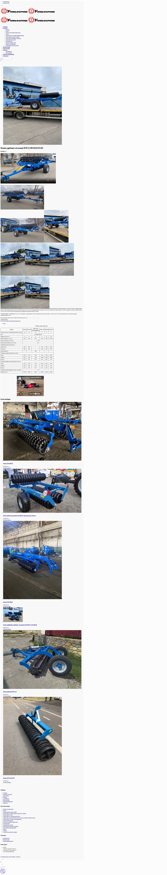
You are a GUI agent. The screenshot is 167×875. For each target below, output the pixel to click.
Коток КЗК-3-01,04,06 (8, 778)
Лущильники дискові (8, 825)
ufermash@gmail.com (8, 841)
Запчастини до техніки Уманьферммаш (12, 819)
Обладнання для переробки (9, 828)
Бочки (4, 811)
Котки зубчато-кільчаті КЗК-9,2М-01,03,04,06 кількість (13, 318)
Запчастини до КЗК (8, 815)
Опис (4, 323)
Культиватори (6, 823)
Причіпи (5, 831)
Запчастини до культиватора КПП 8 (11, 816)
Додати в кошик (4, 319)
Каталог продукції (7, 794)
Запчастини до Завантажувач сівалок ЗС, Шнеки (14, 813)
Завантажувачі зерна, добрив (10, 812)
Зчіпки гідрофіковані (8, 821)
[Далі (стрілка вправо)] (2, 868)
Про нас (5, 797)
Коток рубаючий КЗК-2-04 (10, 691)
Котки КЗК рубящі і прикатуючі (13, 321)
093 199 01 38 (6, 2)
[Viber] (83, 871)
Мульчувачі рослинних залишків (10, 826)
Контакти (5, 803)
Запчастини (6, 796)
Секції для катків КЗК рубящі (10, 832)
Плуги (4, 829)
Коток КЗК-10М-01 (8, 602)
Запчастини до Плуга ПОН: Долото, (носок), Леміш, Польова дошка (19, 818)
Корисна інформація (8, 801)
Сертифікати (6, 799)
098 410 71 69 (6, 3)
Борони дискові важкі (8, 809)
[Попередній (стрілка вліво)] (1, 868)
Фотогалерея (6, 800)
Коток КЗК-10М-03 (8, 463)
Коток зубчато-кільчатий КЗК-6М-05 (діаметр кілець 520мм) (19, 515)
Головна (5, 793)
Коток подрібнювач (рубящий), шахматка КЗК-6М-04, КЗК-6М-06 (20, 625)
